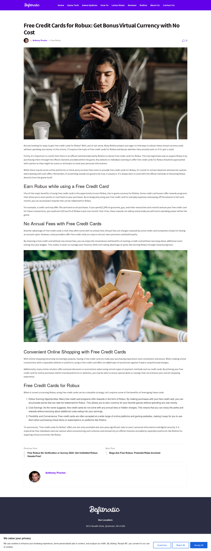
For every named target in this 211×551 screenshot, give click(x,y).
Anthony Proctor (40, 40)
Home (61, 5)
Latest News (118, 5)
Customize (162, 545)
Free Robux (56, 40)
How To (105, 5)
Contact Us (169, 5)
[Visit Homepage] (32, 5)
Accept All (198, 545)
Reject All (180, 545)
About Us (155, 5)
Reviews (132, 5)
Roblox (143, 5)
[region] (105, 542)
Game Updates (89, 5)
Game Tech (73, 5)
